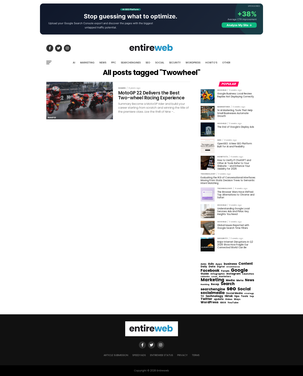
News (249, 280)
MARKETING (87, 62)
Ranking (205, 285)
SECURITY (175, 62)
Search (228, 284)
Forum (225, 271)
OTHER (226, 62)
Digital (221, 267)
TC (202, 296)
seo (231, 288)
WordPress (209, 302)
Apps (219, 264)
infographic (217, 274)
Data (212, 266)
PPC (113, 62)
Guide (205, 273)
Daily (204, 266)
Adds (203, 264)
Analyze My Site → (239, 25)
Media (230, 280)
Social (244, 289)
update (219, 299)
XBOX (223, 303)
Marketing (212, 280)
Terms (196, 355)
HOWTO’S (211, 62)
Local (214, 277)
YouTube (233, 303)
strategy (249, 294)
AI (74, 62)
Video (228, 299)
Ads (211, 263)
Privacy (182, 355)
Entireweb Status (161, 355)
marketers (225, 277)
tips (236, 296)
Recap (215, 284)
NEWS (102, 62)
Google (239, 270)
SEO (148, 62)
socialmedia (213, 293)
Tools (244, 296)
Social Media (234, 293)
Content (245, 263)
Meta (239, 280)
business (230, 263)
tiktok (229, 296)
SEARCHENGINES (131, 62)
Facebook (210, 270)
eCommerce (233, 267)
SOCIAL (159, 62)
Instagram (233, 273)
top (252, 296)
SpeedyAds (139, 355)
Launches (248, 274)
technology (214, 296)
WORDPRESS (193, 62)
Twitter (206, 299)
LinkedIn (205, 277)
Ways (237, 299)
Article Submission (116, 355)
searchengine (213, 289)
